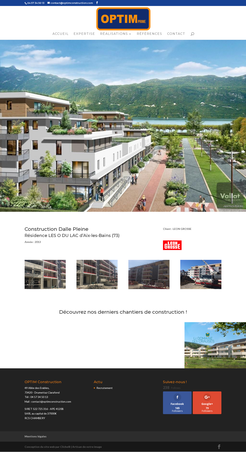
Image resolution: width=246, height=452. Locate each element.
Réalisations (114, 34)
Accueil (60, 34)
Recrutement (104, 387)
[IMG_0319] (45, 289)
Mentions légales (36, 436)
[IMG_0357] (200, 289)
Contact (176, 34)
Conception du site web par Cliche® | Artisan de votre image (63, 446)
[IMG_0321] (149, 289)
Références (149, 34)
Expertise (84, 34)
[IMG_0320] (97, 289)
